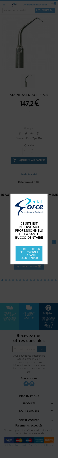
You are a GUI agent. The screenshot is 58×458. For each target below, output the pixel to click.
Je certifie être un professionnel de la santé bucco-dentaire (29, 253)
